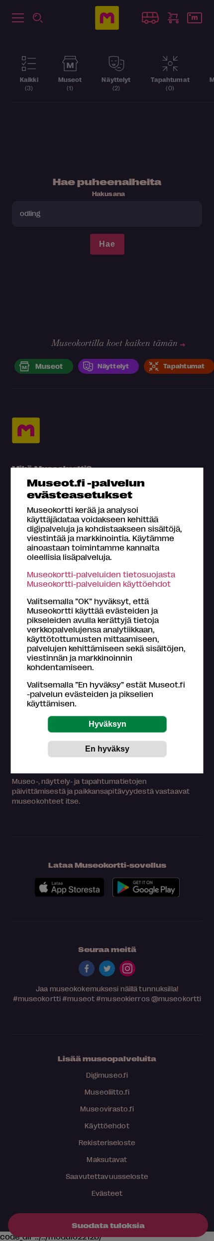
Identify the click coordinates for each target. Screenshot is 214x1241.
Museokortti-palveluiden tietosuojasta (101, 574)
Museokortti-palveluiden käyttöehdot (99, 583)
